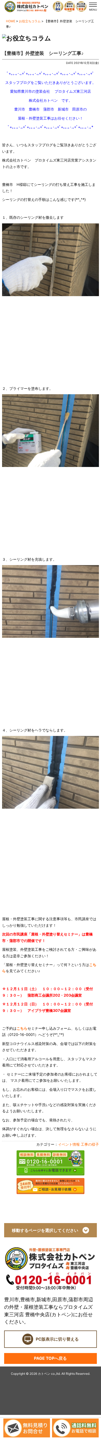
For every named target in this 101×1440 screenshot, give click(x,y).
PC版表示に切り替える (57, 1339)
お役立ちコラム (30, 21)
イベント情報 (69, 1144)
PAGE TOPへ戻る (50, 1358)
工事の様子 (90, 1144)
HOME (10, 21)
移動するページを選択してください (47, 1230)
